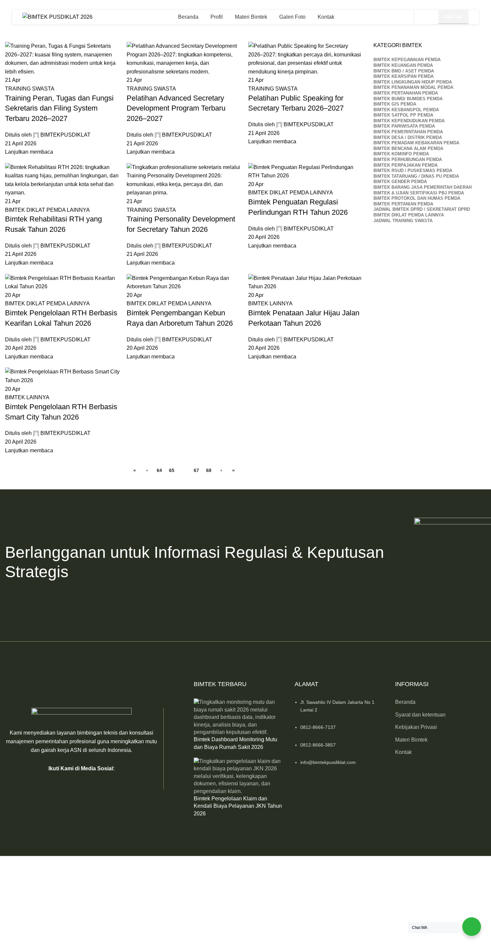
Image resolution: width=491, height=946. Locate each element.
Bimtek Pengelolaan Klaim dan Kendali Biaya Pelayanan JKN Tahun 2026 (238, 806)
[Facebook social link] (56, 783)
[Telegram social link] (106, 783)
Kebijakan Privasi (416, 727)
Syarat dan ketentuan (420, 715)
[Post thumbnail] (239, 717)
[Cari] (424, 17)
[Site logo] (57, 16)
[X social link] (73, 783)
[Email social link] (90, 783)
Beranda (405, 702)
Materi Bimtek (411, 740)
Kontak (403, 752)
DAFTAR (453, 16)
